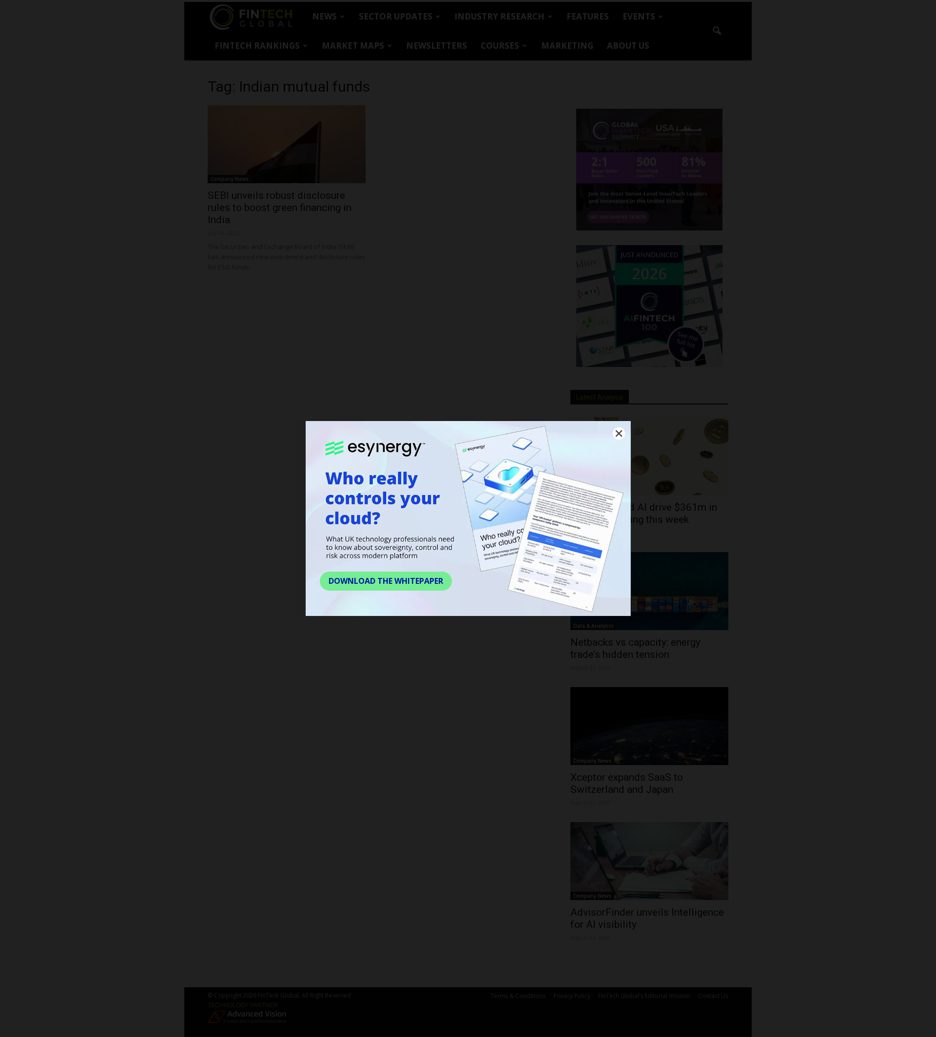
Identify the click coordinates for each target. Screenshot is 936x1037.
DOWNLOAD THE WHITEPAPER (386, 581)
